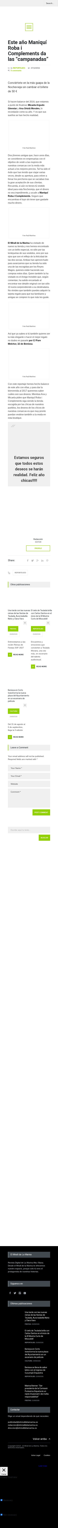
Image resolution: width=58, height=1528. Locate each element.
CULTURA (13, 711)
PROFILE (38, 548)
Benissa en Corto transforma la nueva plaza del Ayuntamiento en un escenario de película (18, 695)
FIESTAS (13, 629)
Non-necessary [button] (7, 1512)
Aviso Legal (35, 1455)
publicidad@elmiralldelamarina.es (23, 1422)
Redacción (38, 539)
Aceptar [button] (34, 1466)
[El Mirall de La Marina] (29, 14)
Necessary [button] (4, 1498)
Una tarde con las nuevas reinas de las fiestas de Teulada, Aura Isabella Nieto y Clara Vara (19, 614)
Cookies (47, 1455)
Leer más (43, 1466)
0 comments (16, 71)
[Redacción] (15, 544)
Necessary (8, 1500)
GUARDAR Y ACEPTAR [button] (10, 1527)
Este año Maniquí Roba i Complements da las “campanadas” (28, 50)
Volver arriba (40, 1438)
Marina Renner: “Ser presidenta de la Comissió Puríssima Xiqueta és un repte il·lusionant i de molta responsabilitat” (37, 1391)
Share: (11, 560)
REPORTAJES (19, 68)
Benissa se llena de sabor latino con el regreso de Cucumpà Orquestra (36, 1370)
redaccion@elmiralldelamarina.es (23, 1425)
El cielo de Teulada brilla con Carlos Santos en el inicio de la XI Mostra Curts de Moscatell (41, 614)
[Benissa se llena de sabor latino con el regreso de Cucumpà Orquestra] (15, 1373)
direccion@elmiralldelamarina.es (22, 1428)
